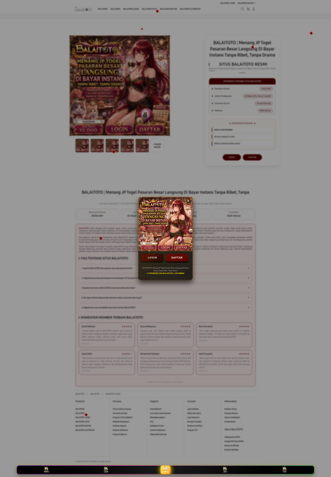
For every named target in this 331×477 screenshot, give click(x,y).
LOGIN (152, 257)
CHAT (284, 472)
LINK (225, 472)
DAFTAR (177, 257)
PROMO (46, 472)
